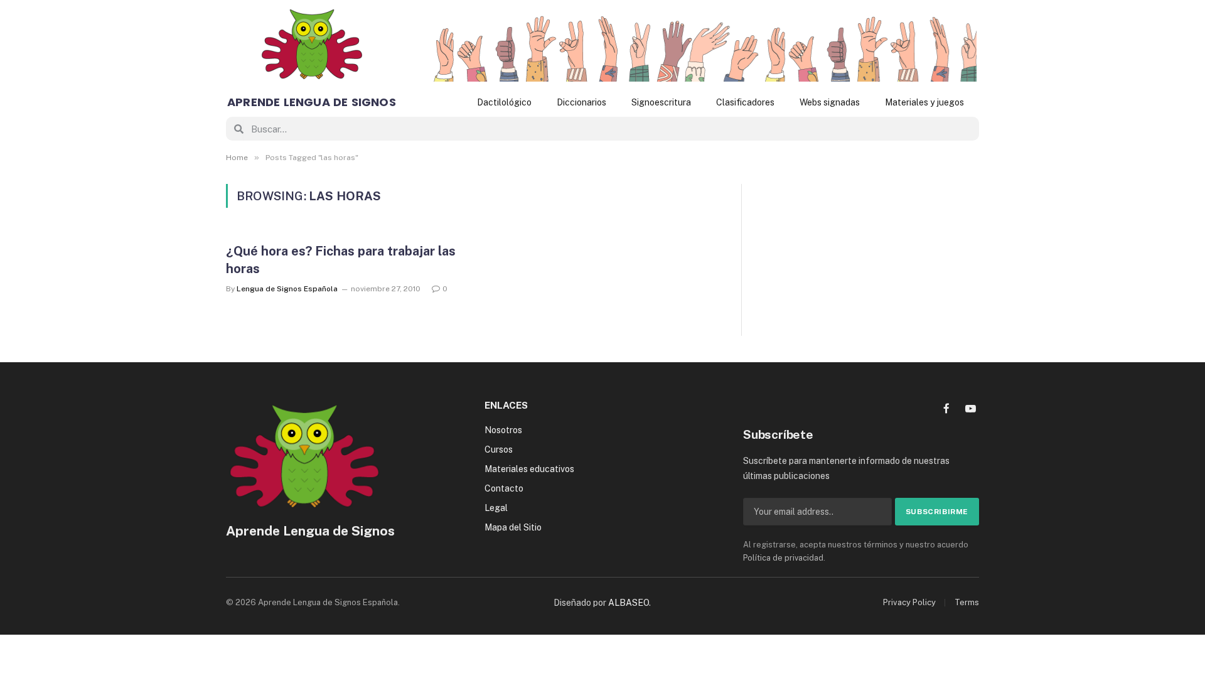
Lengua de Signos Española (287, 288)
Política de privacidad (783, 557)
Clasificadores (745, 102)
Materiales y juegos (924, 102)
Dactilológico (504, 102)
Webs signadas (830, 102)
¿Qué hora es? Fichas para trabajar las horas (341, 260)
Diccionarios (581, 102)
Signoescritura (661, 102)
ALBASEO (628, 603)
